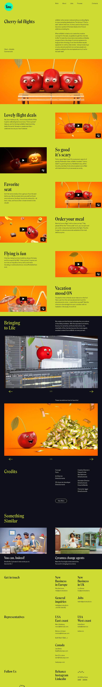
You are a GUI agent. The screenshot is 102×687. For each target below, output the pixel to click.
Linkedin (60, 679)
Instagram (61, 675)
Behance (60, 671)
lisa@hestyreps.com (61, 651)
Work (56, 3)
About (64, 3)
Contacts (95, 3)
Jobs (71, 3)
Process (79, 3)
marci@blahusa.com (61, 627)
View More (61, 501)
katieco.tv (81, 631)
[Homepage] (9, 7)
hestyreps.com (60, 662)
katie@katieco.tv (83, 627)
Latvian (85, 679)
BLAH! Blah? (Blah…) (61, 638)
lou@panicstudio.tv (84, 591)
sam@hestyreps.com (62, 658)
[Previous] (29, 391)
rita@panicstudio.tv (61, 591)
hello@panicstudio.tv (61, 605)
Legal (79, 679)
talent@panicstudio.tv (85, 602)
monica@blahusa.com (62, 633)
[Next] (73, 391)
